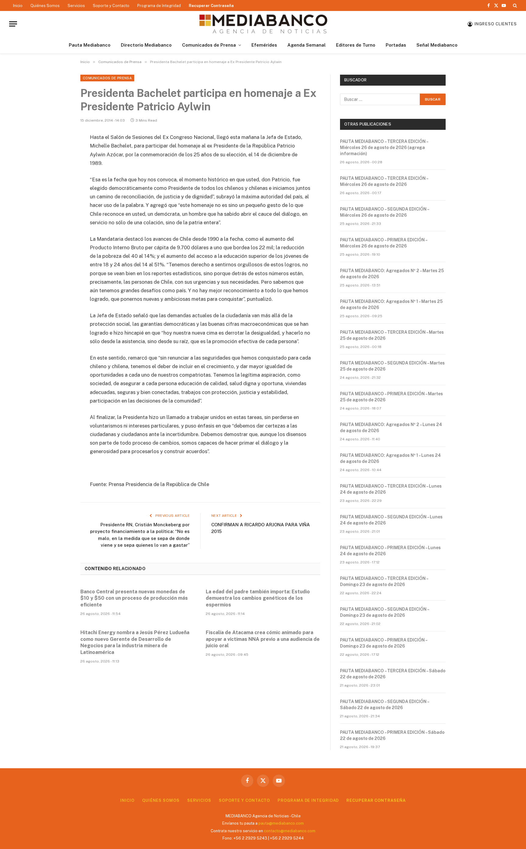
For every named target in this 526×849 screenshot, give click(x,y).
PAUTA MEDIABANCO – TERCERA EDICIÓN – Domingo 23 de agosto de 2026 (384, 581)
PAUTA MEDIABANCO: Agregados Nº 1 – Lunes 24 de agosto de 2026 (390, 458)
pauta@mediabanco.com (281, 823)
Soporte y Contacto (111, 5)
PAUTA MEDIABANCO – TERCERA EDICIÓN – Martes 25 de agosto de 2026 (392, 335)
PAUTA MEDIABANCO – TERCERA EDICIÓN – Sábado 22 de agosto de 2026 (392, 673)
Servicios (76, 5)
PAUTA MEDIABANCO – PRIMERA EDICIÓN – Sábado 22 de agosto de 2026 (392, 735)
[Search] (514, 5)
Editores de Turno (355, 45)
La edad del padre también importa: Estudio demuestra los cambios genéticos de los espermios (258, 598)
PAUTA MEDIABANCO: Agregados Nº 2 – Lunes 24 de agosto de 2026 (391, 427)
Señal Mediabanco (437, 45)
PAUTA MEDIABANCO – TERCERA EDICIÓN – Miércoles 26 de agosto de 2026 (384, 181)
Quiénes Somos (45, 5)
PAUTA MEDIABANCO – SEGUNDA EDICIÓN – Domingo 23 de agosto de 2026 (384, 612)
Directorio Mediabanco (146, 45)
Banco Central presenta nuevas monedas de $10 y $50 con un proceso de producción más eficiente (134, 598)
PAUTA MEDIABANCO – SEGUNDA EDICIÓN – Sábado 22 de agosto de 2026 (384, 704)
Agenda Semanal (306, 45)
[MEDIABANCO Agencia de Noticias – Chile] (263, 24)
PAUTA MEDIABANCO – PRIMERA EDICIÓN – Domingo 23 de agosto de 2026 (383, 643)
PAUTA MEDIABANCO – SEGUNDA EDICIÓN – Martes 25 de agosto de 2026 (392, 366)
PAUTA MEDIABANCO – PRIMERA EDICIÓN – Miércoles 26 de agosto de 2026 (383, 242)
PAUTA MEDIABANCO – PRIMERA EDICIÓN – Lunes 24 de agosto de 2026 (390, 550)
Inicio (18, 5)
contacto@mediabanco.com (289, 831)
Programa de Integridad (159, 5)
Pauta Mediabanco (89, 45)
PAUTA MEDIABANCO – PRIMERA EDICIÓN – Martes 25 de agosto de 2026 (391, 396)
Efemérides (264, 45)
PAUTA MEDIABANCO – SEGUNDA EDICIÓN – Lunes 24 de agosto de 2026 (391, 519)
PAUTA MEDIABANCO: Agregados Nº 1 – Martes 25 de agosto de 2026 (391, 304)
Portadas (396, 45)
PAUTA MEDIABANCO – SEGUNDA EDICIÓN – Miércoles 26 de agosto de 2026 (384, 212)
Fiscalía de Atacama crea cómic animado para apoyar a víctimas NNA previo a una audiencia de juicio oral (263, 639)
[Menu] (13, 24)
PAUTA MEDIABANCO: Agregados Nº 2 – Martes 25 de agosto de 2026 (392, 273)
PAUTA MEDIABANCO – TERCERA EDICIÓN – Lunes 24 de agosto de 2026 (391, 489)
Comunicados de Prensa (209, 45)
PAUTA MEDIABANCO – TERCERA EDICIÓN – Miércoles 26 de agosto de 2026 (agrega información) (384, 147)
